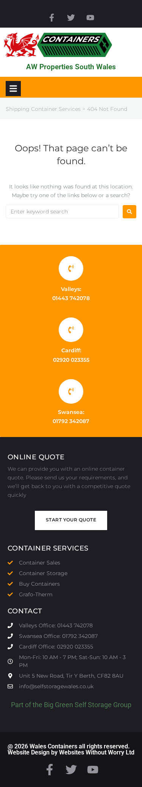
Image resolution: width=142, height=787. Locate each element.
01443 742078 (71, 298)
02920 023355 (71, 359)
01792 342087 (71, 421)
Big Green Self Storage (78, 705)
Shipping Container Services (43, 109)
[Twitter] (71, 17)
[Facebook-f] (51, 17)
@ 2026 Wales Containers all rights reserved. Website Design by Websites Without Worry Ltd (71, 749)
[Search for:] (62, 211)
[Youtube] (90, 17)
